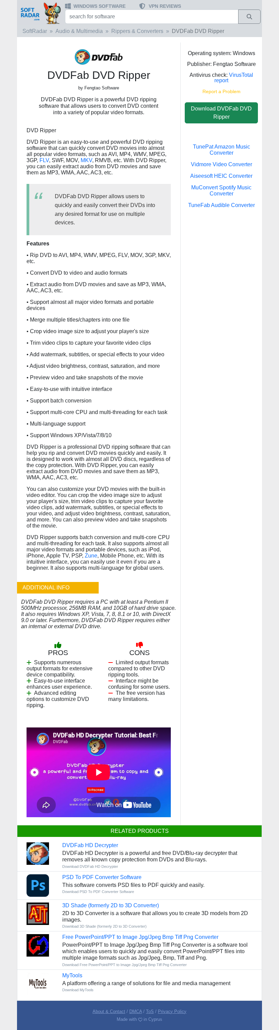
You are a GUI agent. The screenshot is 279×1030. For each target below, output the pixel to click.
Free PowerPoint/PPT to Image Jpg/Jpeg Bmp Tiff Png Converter (140, 937)
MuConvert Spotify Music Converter (221, 190)
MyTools (72, 975)
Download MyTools (78, 990)
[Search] (249, 17)
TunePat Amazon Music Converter (221, 150)
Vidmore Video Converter (221, 164)
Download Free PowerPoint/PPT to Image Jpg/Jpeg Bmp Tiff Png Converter (124, 965)
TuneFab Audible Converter (221, 205)
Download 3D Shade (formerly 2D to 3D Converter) (104, 926)
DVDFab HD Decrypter (90, 845)
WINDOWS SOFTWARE (99, 6)
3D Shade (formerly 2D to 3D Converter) (110, 905)
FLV (44, 160)
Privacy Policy (172, 1011)
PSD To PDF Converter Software (102, 877)
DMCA (135, 1011)
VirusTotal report (233, 77)
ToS (150, 1011)
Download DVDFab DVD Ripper (221, 113)
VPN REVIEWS (165, 6)
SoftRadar (34, 31)
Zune (91, 556)
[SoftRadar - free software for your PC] (40, 13)
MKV (86, 160)
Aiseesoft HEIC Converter (221, 176)
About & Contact (109, 1011)
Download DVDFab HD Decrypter (90, 866)
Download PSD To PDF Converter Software (98, 892)
